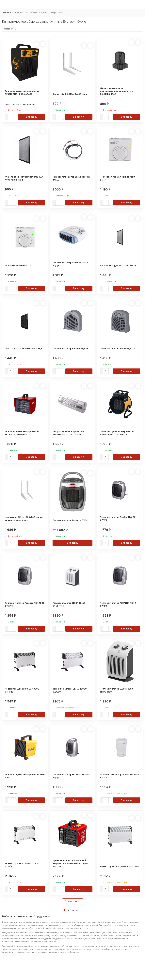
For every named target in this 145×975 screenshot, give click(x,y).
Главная (5, 13)
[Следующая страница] (81, 910)
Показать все (72, 901)
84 (77, 910)
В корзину (31, 116)
